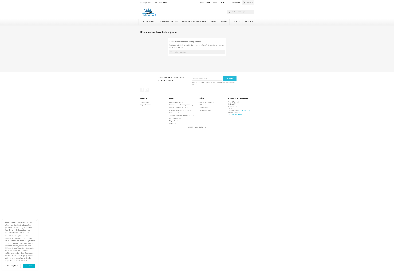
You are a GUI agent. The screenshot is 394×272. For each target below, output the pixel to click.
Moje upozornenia (205, 110)
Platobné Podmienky (176, 113)
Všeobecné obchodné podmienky (181, 105)
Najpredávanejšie (146, 105)
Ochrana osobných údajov (178, 107)
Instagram (147, 90)
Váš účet (203, 98)
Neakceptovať (12, 266)
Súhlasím (29, 266)
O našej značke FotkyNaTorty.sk (180, 110)
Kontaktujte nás (175, 118)
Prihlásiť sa (202, 105)
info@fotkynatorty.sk (235, 114)
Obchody (172, 123)
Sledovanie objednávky (207, 102)
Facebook (142, 90)
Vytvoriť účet (203, 107)
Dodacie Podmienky (176, 102)
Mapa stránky (174, 121)
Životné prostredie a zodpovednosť (181, 115)
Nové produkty (145, 102)
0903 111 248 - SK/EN (160, 2)
